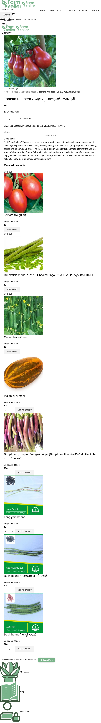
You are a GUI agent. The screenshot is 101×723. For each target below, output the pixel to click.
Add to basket (25, 119)
